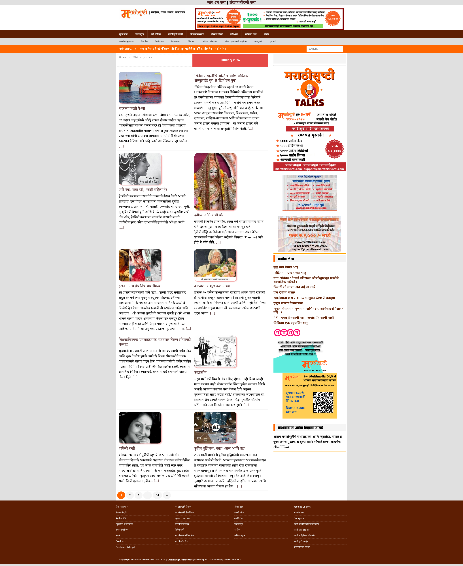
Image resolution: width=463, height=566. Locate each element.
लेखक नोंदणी (217, 34)
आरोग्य (237, 529)
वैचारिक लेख (159, 41)
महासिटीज (238, 518)
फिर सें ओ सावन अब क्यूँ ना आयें (294, 287)
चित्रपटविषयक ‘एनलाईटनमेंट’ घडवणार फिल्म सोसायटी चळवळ (155, 342)
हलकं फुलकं (258, 41)
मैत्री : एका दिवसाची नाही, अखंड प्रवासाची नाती (303, 317)
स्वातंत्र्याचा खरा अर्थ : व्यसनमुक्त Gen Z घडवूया (304, 297)
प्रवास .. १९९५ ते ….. (184, 518)
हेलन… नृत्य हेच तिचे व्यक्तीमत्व (139, 285)
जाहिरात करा (250, 34)
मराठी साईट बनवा (182, 524)
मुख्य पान (123, 34)
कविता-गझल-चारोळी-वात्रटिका (236, 41)
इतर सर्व (272, 41)
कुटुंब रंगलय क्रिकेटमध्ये (288, 303)
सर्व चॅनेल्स (156, 34)
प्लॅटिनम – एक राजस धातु (289, 272)
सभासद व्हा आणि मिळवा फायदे (300, 428)
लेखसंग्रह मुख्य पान (126, 41)
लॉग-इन (234, 34)
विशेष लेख (144, 41)
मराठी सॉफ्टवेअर (182, 541)
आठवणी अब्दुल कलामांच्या (212, 285)
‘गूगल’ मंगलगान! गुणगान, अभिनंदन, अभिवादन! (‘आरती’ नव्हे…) (309, 310)
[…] (121, 146)
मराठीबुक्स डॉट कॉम (302, 529)
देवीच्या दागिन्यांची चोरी (209, 214)
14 (157, 495)
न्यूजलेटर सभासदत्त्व (124, 524)
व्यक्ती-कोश (239, 512)
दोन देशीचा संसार (284, 292)
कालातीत (200, 372)
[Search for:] (325, 48)
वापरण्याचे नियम (122, 529)
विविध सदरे (192, 41)
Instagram (299, 518)
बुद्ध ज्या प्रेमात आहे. (286, 267)
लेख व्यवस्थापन (197, 34)
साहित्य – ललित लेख (210, 41)
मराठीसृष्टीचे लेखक (183, 506)
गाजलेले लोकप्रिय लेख (184, 535)
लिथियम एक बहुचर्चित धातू (290, 323)
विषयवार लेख (175, 41)
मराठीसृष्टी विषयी (175, 34)
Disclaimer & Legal (125, 547)
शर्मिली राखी (127, 448)
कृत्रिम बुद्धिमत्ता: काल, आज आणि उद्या (219, 448)
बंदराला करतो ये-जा (132, 108)
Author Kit (121, 518)
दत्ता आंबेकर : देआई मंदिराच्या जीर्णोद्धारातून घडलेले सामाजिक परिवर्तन (306, 280)
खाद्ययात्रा (238, 524)
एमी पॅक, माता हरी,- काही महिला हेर (143, 189)
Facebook (299, 512)
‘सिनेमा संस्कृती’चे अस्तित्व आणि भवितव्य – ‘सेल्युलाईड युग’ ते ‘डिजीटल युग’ (222, 78)
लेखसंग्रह (139, 34)
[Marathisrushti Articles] (152, 13)
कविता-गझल (239, 535)
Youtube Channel (302, 506)
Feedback (121, 541)
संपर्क (266, 34)
